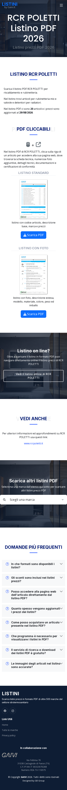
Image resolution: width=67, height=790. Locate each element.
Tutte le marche (10, 730)
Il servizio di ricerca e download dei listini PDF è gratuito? (33, 651)
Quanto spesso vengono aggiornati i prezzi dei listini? (35, 610)
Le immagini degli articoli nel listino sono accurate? (35, 665)
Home (5, 725)
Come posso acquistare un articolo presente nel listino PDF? (35, 624)
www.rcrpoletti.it (33, 443)
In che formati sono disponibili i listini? (33, 565)
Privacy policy (8, 735)
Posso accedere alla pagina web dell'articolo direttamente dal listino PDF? (33, 595)
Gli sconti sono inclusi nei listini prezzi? (33, 579)
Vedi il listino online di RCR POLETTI (33, 375)
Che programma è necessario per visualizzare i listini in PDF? (34, 637)
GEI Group (40, 780)
